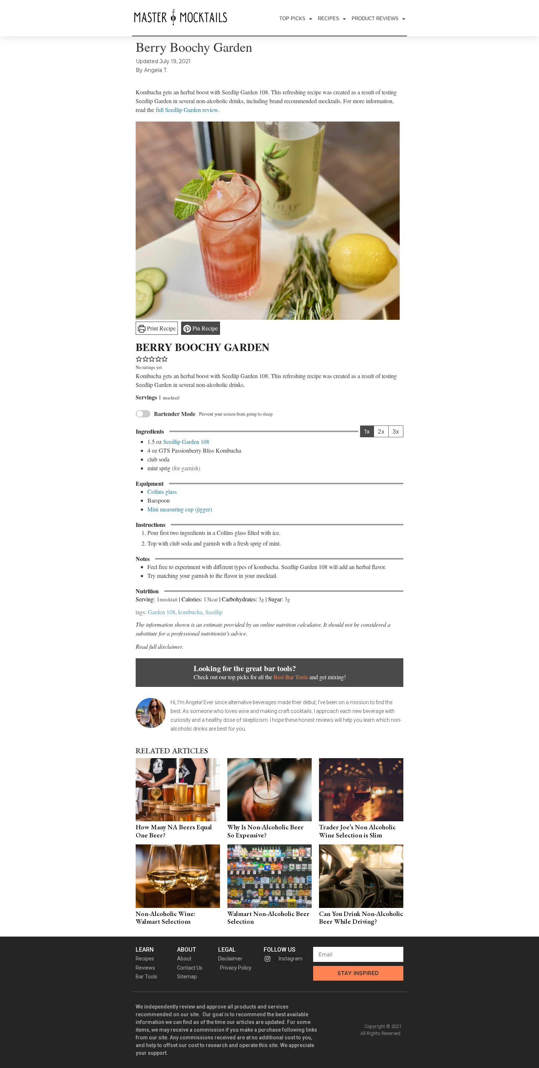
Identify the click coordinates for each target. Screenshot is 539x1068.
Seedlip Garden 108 (186, 441)
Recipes (328, 18)
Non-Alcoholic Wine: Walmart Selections (165, 917)
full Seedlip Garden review (187, 109)
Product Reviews (375, 18)
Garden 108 (161, 612)
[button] (139, 358)
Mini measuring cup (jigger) (179, 509)
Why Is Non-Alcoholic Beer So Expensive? (265, 831)
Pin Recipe (204, 328)
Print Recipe (161, 328)
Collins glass (162, 491)
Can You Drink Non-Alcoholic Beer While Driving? (361, 917)
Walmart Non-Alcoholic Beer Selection (268, 917)
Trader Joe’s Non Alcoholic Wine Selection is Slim (357, 831)
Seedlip (214, 612)
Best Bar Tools (291, 677)
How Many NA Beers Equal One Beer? (174, 831)
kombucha (190, 612)
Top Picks (292, 18)
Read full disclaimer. (159, 646)
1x (367, 431)
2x (381, 431)
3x (395, 431)
